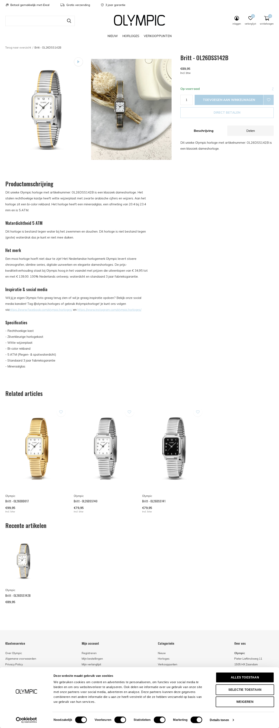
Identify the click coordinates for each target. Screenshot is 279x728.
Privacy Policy (14, 664)
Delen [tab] (250, 131)
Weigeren (244, 701)
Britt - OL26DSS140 (85, 501)
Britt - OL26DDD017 (17, 501)
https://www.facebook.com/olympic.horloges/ (40, 310)
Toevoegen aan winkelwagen (229, 100)
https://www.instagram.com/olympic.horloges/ (109, 310)
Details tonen (219, 720)
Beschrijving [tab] (203, 131)
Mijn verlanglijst (91, 664)
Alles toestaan (245, 677)
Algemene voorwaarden (20, 658)
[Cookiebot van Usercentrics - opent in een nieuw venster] (26, 720)
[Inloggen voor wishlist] (268, 100)
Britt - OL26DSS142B (18, 595)
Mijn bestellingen (92, 658)
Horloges (130, 36)
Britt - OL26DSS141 (153, 501)
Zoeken (69, 21)
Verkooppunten (158, 36)
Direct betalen (227, 112)
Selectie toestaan (244, 689)
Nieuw (112, 36)
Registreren (89, 653)
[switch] (120, 720)
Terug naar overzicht (18, 47)
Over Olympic (13, 653)
